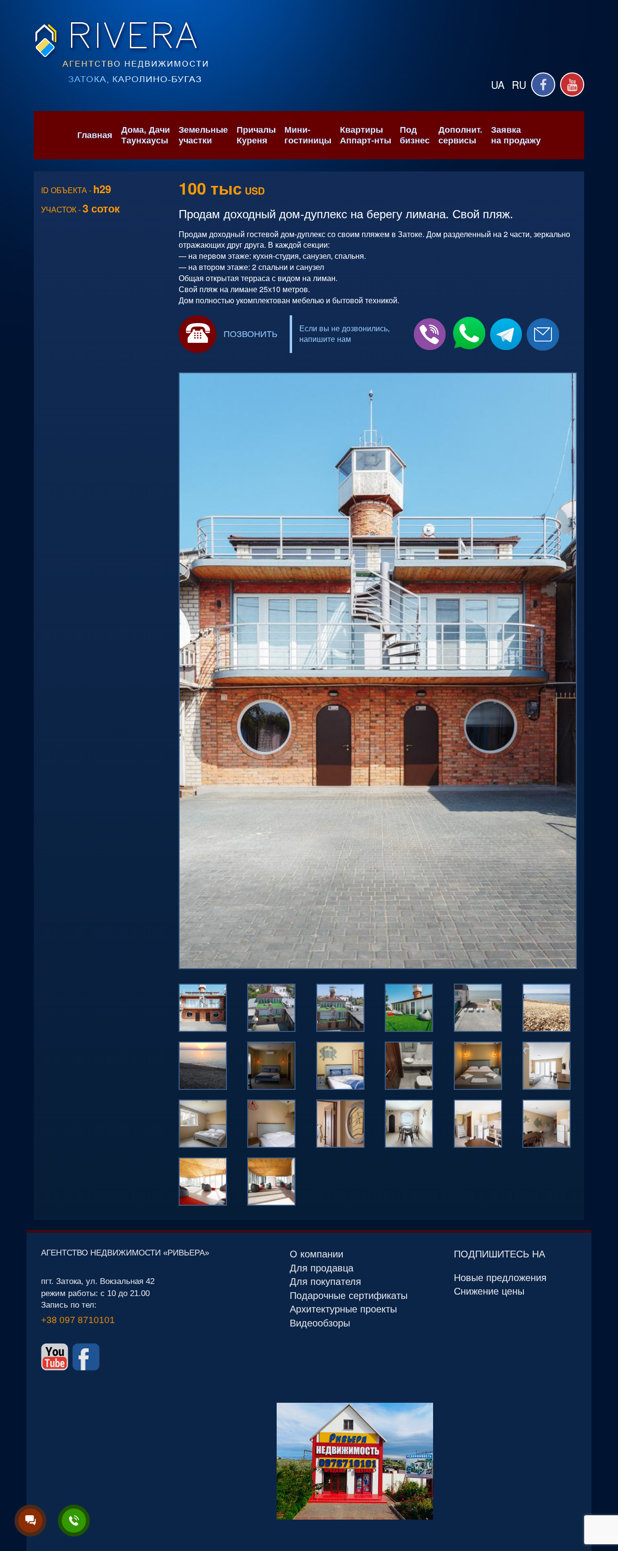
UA (498, 84)
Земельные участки (203, 135)
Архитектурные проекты (343, 1309)
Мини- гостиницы (307, 135)
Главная (94, 135)
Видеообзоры (320, 1323)
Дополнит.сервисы (460, 135)
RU (519, 84)
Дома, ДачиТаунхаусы (145, 135)
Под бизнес (415, 135)
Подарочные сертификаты (348, 1295)
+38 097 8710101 (78, 1320)
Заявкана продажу (516, 135)
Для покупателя (325, 1281)
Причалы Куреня (256, 135)
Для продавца (321, 1268)
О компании (316, 1254)
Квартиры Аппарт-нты (365, 135)
